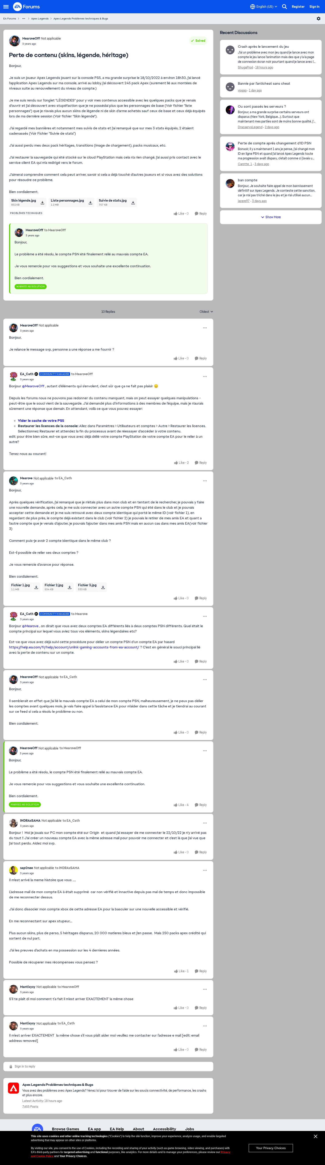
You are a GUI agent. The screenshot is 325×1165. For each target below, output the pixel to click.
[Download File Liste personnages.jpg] (90, 202)
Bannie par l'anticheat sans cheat (264, 83)
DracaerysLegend (250, 127)
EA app (94, 1129)
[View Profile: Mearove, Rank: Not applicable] (13, 480)
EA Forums (9, 18)
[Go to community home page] (26, 6)
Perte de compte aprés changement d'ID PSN (274, 143)
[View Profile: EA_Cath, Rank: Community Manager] (13, 376)
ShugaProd (245, 67)
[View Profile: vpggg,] (230, 86)
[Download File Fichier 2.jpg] (69, 587)
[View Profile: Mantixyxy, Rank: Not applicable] (13, 989)
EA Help (117, 1129)
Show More (273, 217)
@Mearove (30, 626)
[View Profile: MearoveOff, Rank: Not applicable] (14, 40)
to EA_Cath (63, 478)
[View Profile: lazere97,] (230, 183)
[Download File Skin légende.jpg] (42, 202)
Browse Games (65, 1129)
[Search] (284, 6)
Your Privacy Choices (271, 1148)
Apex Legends (40, 18)
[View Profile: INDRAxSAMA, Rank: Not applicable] (13, 823)
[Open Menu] (318, 18)
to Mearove (79, 614)
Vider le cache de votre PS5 (41, 420)
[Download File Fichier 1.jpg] (36, 587)
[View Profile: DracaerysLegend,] (230, 109)
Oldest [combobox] (206, 312)
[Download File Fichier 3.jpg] (103, 587)
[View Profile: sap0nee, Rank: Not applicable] (13, 870)
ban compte (247, 180)
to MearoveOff (55, 230)
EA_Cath (26, 374)
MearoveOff (31, 38)
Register (298, 7)
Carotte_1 (245, 164)
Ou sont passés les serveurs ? (262, 106)
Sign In (314, 7)
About (138, 1129)
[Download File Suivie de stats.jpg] (133, 202)
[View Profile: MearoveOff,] (19, 232)
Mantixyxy (27, 987)
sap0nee (26, 868)
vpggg (242, 90)
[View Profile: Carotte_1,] (230, 146)
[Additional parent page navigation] (23, 18)
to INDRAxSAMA (67, 868)
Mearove (26, 478)
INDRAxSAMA (30, 821)
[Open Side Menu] (6, 6)
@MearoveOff (33, 386)
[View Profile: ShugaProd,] (230, 50)
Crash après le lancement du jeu (263, 46)
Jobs (189, 1129)
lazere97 (244, 201)
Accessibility (164, 1129)
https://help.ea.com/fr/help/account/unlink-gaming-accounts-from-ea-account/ (74, 647)
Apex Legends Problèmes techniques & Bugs (81, 18)
